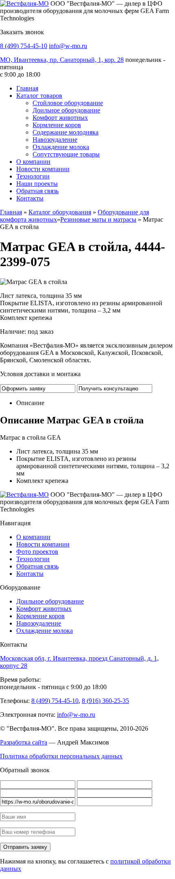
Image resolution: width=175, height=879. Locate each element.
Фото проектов (37, 551)
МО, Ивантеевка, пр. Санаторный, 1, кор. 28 (62, 59)
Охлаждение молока (61, 146)
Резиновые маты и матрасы (98, 219)
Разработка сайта (23, 742)
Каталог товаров (39, 95)
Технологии (33, 176)
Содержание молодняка (65, 132)
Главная (27, 88)
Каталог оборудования (59, 212)
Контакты (30, 198)
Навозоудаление (55, 139)
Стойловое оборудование (68, 102)
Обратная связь (37, 190)
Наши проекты (37, 183)
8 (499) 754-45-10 (23, 45)
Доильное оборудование (66, 110)
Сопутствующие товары (66, 154)
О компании (33, 161)
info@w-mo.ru (68, 45)
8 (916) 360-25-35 (105, 700)
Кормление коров (57, 124)
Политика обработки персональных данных (61, 756)
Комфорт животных (60, 117)
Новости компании (43, 168)
